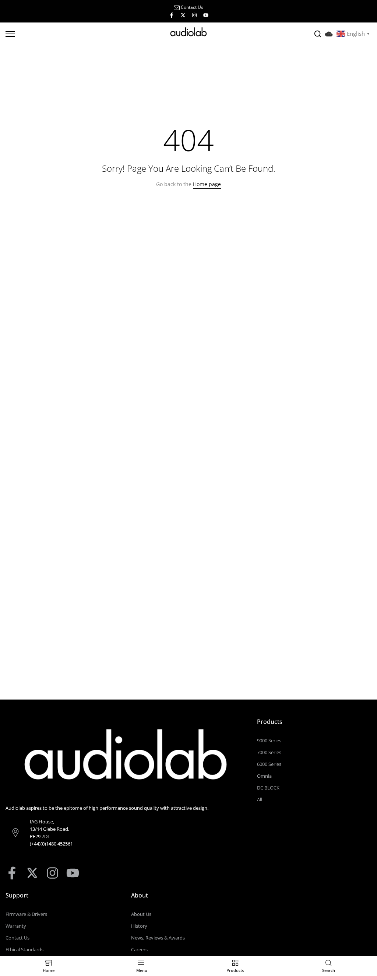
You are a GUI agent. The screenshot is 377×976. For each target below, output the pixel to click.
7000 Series (269, 752)
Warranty (16, 926)
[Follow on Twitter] (183, 14)
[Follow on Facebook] (172, 14)
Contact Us (192, 7)
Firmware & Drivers (26, 914)
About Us (141, 914)
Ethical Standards (24, 949)
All (259, 799)
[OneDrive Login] (331, 33)
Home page (207, 184)
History (139, 926)
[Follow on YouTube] (206, 14)
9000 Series (269, 740)
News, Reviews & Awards (158, 937)
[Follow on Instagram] (194, 14)
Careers (139, 949)
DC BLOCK (268, 787)
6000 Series (269, 764)
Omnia (264, 776)
